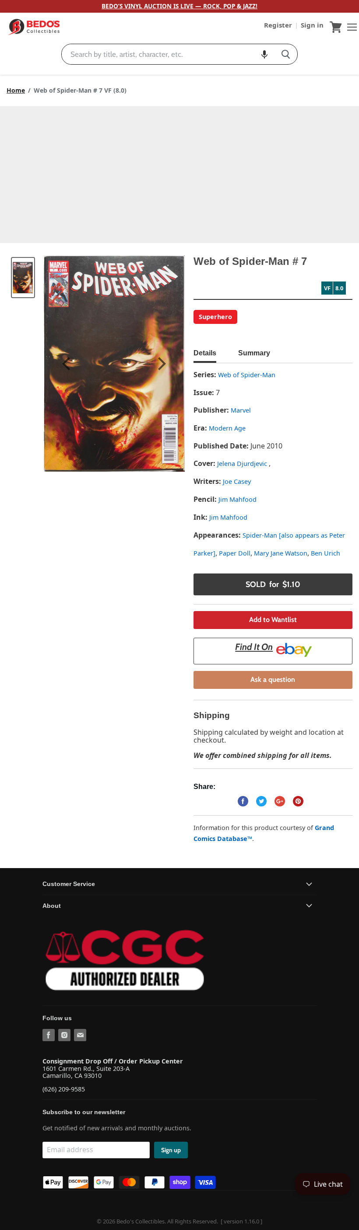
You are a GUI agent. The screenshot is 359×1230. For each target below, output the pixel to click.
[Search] (285, 54)
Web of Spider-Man (246, 375)
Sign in (312, 25)
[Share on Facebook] (243, 801)
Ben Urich (325, 553)
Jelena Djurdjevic (243, 463)
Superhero (215, 317)
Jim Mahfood (237, 499)
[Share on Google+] (280, 801)
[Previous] (67, 363)
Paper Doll (234, 553)
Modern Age (227, 428)
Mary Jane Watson (280, 553)
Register (279, 25)
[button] (264, 54)
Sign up (171, 1150)
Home (16, 90)
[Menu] (350, 27)
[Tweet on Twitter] (261, 801)
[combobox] (168, 54)
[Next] (160, 363)
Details (205, 353)
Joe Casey (237, 481)
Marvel (241, 410)
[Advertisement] (179, 172)
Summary (254, 353)
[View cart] (335, 27)
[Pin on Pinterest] (298, 801)
